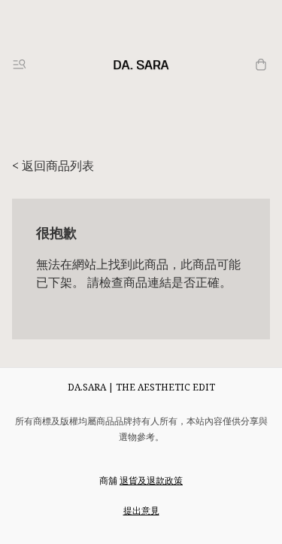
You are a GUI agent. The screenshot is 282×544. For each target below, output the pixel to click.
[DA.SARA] (141, 64)
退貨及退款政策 (151, 480)
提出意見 (141, 510)
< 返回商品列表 (53, 165)
